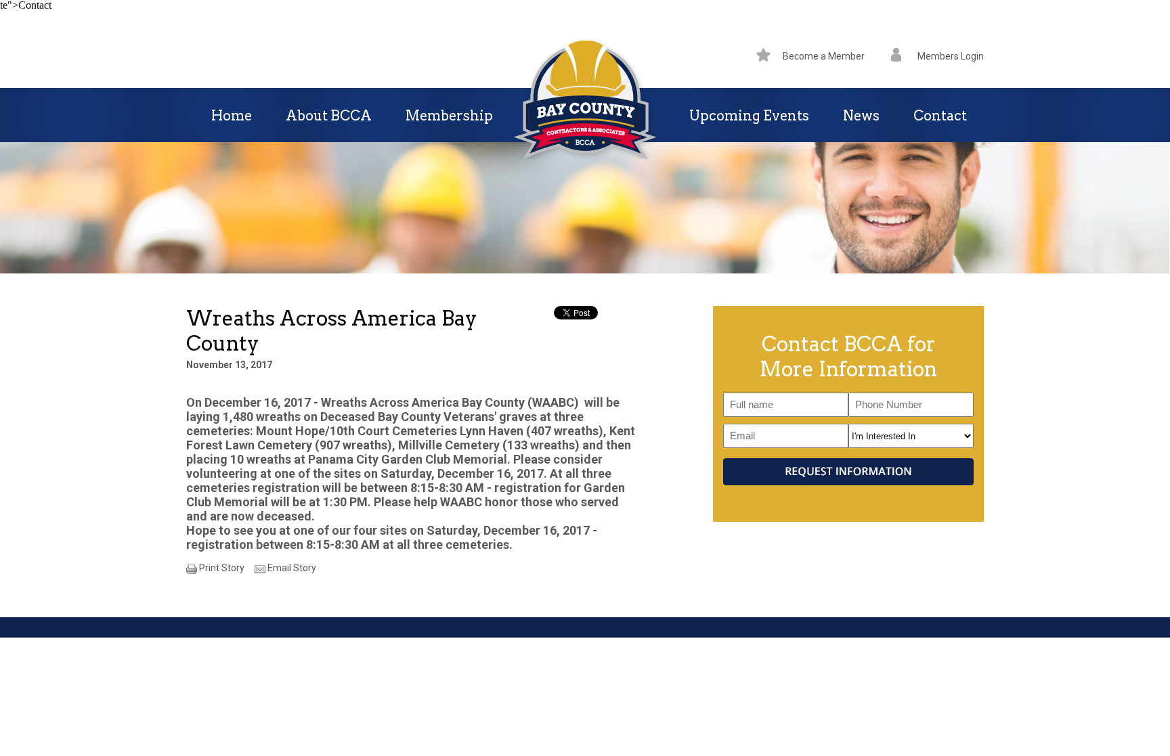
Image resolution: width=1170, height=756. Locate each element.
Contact (940, 116)
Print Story (221, 567)
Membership (449, 116)
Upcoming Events (749, 116)
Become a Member (824, 56)
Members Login (950, 56)
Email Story (291, 567)
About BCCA (329, 116)
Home (231, 116)
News (861, 116)
